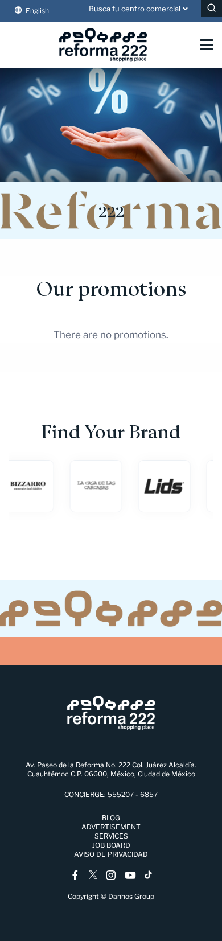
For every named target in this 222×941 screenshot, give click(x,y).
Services (111, 836)
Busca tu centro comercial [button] (134, 9)
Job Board (111, 845)
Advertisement (111, 827)
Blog (111, 817)
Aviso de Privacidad (111, 854)
